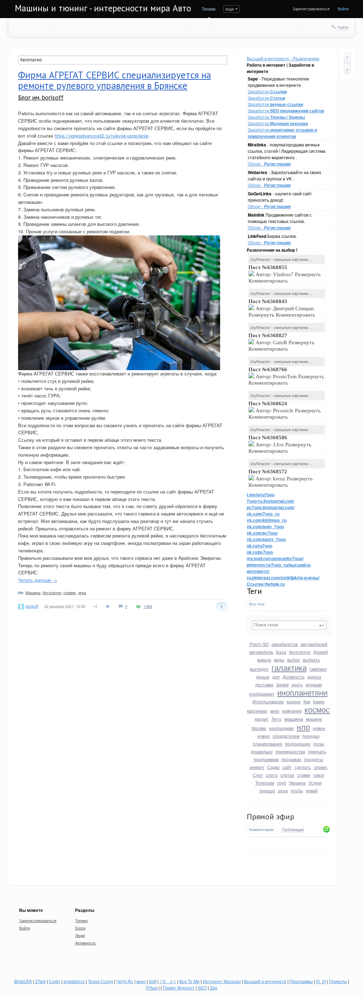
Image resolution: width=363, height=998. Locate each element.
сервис (321, 767)
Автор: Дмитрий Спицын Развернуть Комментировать (282, 308)
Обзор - (269, 164)
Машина (33, 592)
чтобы (297, 790)
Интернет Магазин (222, 981)
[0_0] (321, 981)
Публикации (293, 829)
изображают (261, 694)
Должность (294, 677)
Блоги (80, 928)
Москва (259, 728)
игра (82, 592)
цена (283, 790)
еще (229, 9)
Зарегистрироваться (311, 8)
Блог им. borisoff (40, 97)
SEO (202, 988)
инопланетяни (302, 692)
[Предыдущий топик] (347, 57)
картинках (257, 711)
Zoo (213, 988)
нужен (319, 728)
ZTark (40, 981)
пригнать (317, 751)
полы (318, 744)
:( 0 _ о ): (168, 981)
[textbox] (289, 625)
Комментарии (261, 829)
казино (294, 701)
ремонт (257, 767)
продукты (313, 759)
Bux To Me (189, 981)
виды (279, 660)
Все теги (256, 604)
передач (310, 736)
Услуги (315, 783)
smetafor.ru (74, 981)
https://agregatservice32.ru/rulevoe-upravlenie (101, 135)
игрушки (314, 684)
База (281, 652)
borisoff (32, 606)
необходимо (281, 728)
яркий (312, 790)
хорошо (267, 790)
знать (297, 684)
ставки (303, 775)
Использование (268, 701)
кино (274, 711)
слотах (287, 775)
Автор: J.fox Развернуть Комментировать (279, 444)
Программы (301, 981)
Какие (319, 701)
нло (303, 726)
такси (318, 775)
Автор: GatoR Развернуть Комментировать (281, 342)
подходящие (298, 744)
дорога (314, 677)
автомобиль (261, 652)
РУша (151, 988)
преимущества (290, 751)
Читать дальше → (37, 579)
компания (292, 711)
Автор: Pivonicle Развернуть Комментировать (284, 410)
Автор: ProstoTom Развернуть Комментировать (286, 376)
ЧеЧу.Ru (124, 981)
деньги (262, 677)
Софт (54, 981)
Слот (258, 775)
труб (281, 783)
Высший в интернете (265, 981)
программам (266, 759)
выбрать (311, 660)
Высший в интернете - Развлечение (283, 58)
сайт (287, 767)
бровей (320, 652)
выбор (293, 660)
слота (272, 775)
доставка (264, 684)
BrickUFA (23, 981)
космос (317, 709)
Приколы (338, 981)
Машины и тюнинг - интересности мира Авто (103, 8)
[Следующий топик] (347, 69)
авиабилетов (285, 644)
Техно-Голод (100, 981)
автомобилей (314, 644)
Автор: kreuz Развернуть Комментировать (280, 478)
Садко (273, 767)
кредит (262, 719)
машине (314, 719)
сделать (303, 767)
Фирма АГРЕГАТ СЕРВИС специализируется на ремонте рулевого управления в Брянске (114, 80)
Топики (209, 9)
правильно (262, 751)
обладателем (286, 736)
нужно (263, 736)
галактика (289, 667)
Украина (297, 783)
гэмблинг (318, 669)
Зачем (282, 684)
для (276, 677)
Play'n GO (259, 644)
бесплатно (300, 652)
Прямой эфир (270, 816)
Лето (276, 719)
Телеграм (264, 783)
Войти (343, 8)
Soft (152, 981)
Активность (85, 943)
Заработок (267, 91)
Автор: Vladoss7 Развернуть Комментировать (284, 274)
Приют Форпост (179, 988)
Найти (342, 27)
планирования (267, 744)
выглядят (259, 669)
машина (293, 718)
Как (306, 701)
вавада (264, 660)
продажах (291, 759)
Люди (80, 935)
